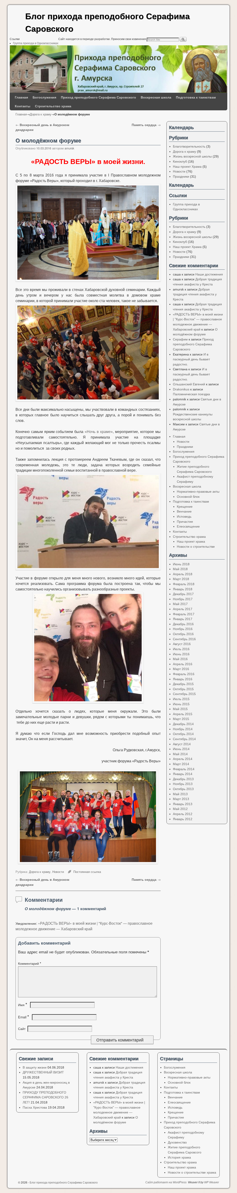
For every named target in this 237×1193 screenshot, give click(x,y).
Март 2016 (181, 669)
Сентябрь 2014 (184, 739)
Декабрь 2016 (183, 624)
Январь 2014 (182, 774)
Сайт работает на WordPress (166, 1182)
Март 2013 (181, 799)
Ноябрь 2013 (183, 784)
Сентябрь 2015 (184, 694)
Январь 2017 (182, 619)
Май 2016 (180, 659)
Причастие (185, 521)
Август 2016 (182, 644)
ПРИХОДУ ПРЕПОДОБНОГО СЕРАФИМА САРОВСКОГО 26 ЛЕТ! (45, 1097)
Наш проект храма (191, 541)
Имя (22, 1004)
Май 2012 (180, 809)
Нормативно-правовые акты (198, 491)
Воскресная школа (156, 97)
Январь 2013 (182, 804)
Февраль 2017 (183, 614)
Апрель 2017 (182, 609)
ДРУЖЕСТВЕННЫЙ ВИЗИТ (43, 1072)
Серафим (180, 339)
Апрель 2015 (182, 714)
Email (23, 1017)
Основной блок (188, 496)
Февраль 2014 (183, 769)
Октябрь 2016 (183, 634)
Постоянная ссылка (87, 871)
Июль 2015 (181, 699)
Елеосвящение (188, 526)
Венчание (184, 511)
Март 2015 (181, 719)
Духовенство (177, 1142)
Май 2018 (180, 569)
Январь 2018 (182, 589)
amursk (69, 148)
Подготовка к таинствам (196, 97)
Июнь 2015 (181, 704)
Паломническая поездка (191, 394)
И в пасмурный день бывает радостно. (191, 359)
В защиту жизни (35, 1067)
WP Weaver (211, 1182)
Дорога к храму (40, 114)
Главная (21, 97)
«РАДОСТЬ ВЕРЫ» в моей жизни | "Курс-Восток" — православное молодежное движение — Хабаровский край (84, 926)
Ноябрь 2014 (183, 729)
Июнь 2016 (181, 654)
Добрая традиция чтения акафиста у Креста (195, 294)
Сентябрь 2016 (184, 639)
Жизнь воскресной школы (192, 156)
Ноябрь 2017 (183, 599)
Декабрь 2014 (183, 724)
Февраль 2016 (183, 674)
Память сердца (146, 124)
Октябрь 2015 (183, 689)
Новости (58, 871)
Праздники (181, 176)
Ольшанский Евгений (189, 384)
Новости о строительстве (196, 546)
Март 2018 (181, 579)
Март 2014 (181, 764)
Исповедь (184, 516)
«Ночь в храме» (99, 432)
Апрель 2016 (182, 664)
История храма (179, 1157)
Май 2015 (180, 709)
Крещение (185, 506)
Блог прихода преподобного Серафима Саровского (64, 1182)
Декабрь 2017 (183, 594)
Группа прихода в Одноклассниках (35, 43)
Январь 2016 (182, 679)
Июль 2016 (181, 649)
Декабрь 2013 (183, 779)
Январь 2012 (182, 819)
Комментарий (29, 963)
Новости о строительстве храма (192, 1172)
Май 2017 (180, 604)
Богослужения (44, 97)
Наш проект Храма (187, 166)
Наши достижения (209, 274)
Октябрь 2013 (183, 789)
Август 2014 (182, 744)
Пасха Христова (35, 1107)
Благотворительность (189, 146)
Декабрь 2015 (183, 684)
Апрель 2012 (182, 814)
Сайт (21, 1028)
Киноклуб (180, 161)
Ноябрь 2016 (183, 629)
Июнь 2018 (181, 564)
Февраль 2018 (183, 584)
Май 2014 (180, 754)
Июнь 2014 (181, 749)
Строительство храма (53, 106)
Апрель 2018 (182, 574)
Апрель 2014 (182, 759)
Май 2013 (180, 794)
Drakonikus (181, 389)
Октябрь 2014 (183, 734)
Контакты (22, 106)
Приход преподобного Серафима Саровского (98, 97)
